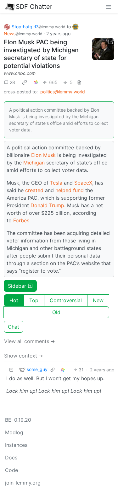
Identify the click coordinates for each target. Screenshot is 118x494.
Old (56, 312)
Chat (13, 327)
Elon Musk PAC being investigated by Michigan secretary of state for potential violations (41, 53)
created (34, 190)
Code (11, 470)
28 (12, 82)
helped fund (69, 190)
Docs (11, 457)
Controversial (66, 300)
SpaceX (83, 183)
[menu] (108, 6)
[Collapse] (11, 370)
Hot (13, 300)
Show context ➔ (23, 355)
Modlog (14, 432)
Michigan (34, 162)
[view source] (79, 82)
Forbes (21, 220)
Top (33, 300)
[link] (24, 82)
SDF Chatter (34, 6)
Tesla (56, 183)
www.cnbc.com (20, 73)
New (98, 300)
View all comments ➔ (29, 341)
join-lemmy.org (23, 483)
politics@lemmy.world (62, 91)
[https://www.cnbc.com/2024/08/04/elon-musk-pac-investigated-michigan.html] (103, 49)
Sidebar (17, 286)
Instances (16, 445)
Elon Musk (43, 155)
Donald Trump (47, 205)
